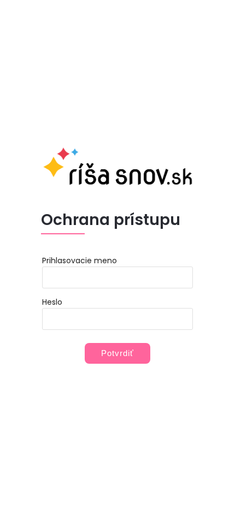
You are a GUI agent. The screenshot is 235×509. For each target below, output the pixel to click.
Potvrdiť (117, 353)
